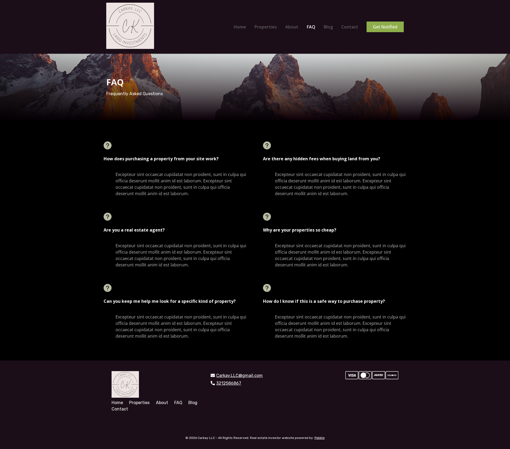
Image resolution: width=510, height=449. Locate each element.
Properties (265, 27)
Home (240, 27)
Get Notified (385, 27)
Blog (328, 27)
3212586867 (228, 383)
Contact (349, 27)
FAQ (311, 27)
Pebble (319, 438)
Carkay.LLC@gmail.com (239, 375)
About (291, 27)
